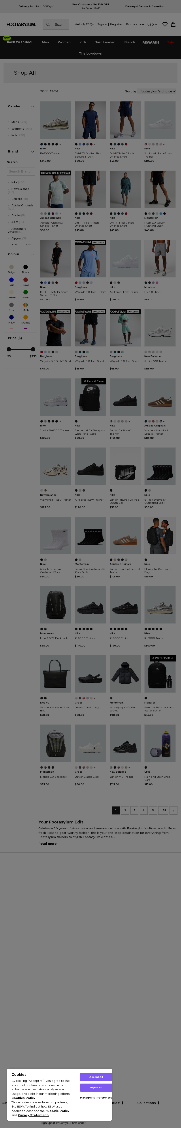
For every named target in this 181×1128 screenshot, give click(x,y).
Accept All (96, 1076)
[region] (59, 1094)
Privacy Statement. (33, 1115)
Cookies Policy (23, 1098)
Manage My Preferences (96, 1097)
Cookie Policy (58, 1111)
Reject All (96, 1087)
